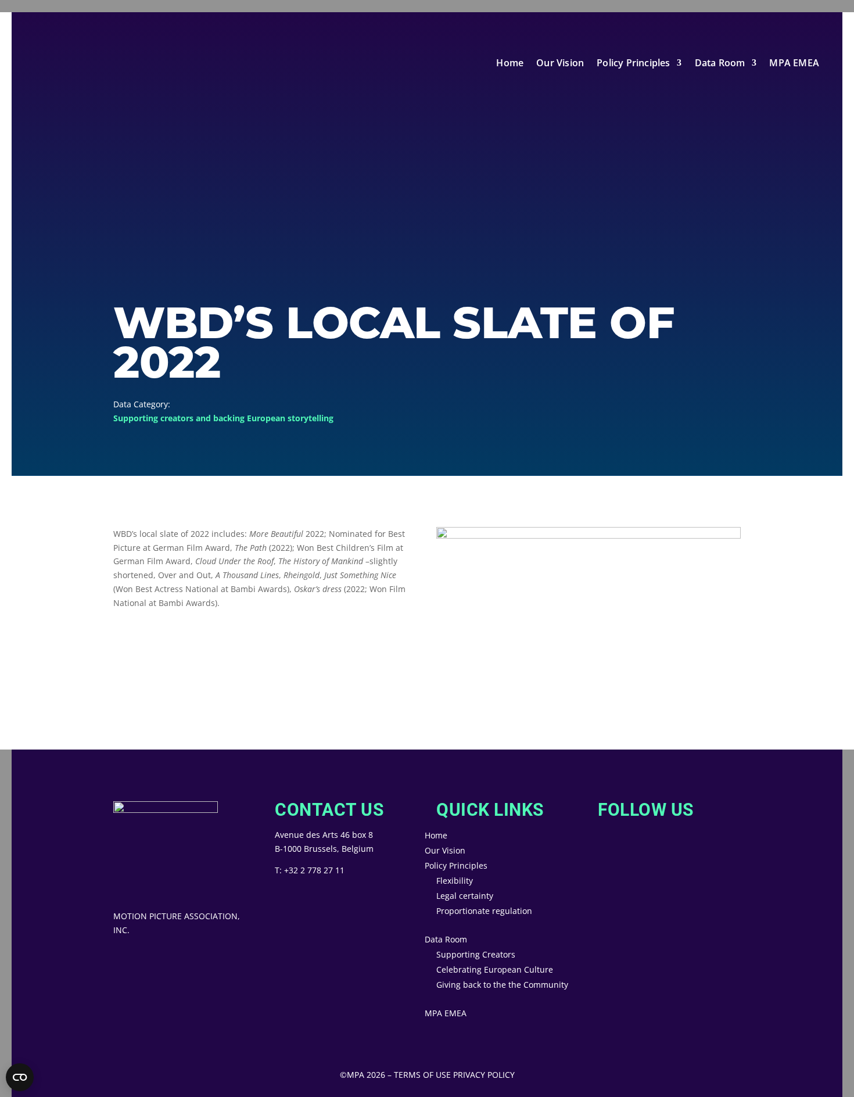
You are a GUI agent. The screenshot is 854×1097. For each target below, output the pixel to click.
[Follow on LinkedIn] (644, 849)
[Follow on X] (598, 849)
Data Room (720, 62)
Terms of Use (422, 1074)
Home (509, 62)
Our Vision (560, 62)
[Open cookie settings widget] (20, 1077)
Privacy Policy (484, 1074)
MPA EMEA (794, 62)
